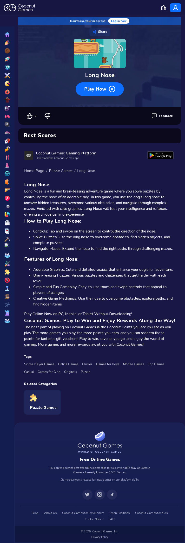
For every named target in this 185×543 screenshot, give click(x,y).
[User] (175, 7)
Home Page (34, 170)
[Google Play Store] (161, 155)
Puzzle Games (61, 170)
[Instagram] (100, 495)
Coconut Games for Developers (83, 513)
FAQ (112, 519)
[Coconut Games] (100, 439)
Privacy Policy (99, 537)
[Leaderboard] (163, 8)
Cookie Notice (94, 519)
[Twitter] (87, 495)
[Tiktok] (112, 495)
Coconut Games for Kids (151, 513)
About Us (50, 513)
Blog (35, 513)
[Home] (19, 7)
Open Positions (119, 513)
